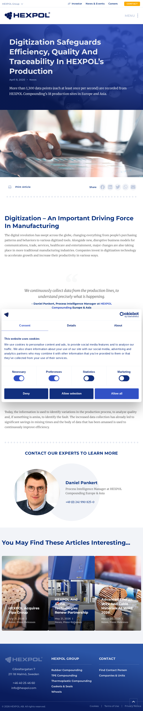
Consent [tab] (24, 325)
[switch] (54, 378)
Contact (107, 659)
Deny (26, 393)
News (32, 79)
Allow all (116, 393)
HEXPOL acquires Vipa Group (23, 610)
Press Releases (26, 622)
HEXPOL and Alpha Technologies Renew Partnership (71, 606)
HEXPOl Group (65, 659)
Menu (130, 16)
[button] (20, 187)
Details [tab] (71, 325)
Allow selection (72, 393)
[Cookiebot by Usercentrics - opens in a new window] (122, 314)
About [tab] (118, 325)
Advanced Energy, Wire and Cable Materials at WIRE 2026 (117, 606)
